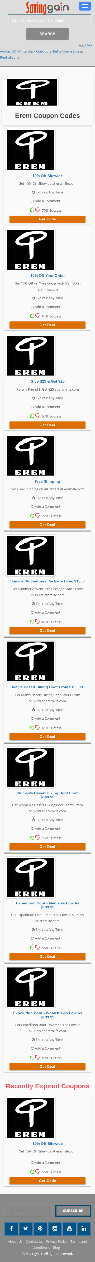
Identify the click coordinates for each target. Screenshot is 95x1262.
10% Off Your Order (47, 275)
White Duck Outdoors (34, 51)
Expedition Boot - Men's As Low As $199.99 (47, 905)
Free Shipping (47, 481)
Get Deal (47, 325)
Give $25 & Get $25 (48, 381)
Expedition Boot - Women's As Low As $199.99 (47, 1015)
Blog (56, 1247)
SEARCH (47, 34)
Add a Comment (47, 200)
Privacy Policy (56, 1241)
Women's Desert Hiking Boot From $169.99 (47, 795)
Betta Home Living (67, 51)
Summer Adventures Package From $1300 (47, 581)
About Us (15, 1241)
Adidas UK (8, 51)
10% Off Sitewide (47, 176)
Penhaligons (9, 57)
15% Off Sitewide (47, 1143)
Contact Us (34, 1241)
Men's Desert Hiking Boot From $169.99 (47, 687)
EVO (88, 45)
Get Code (47, 219)
